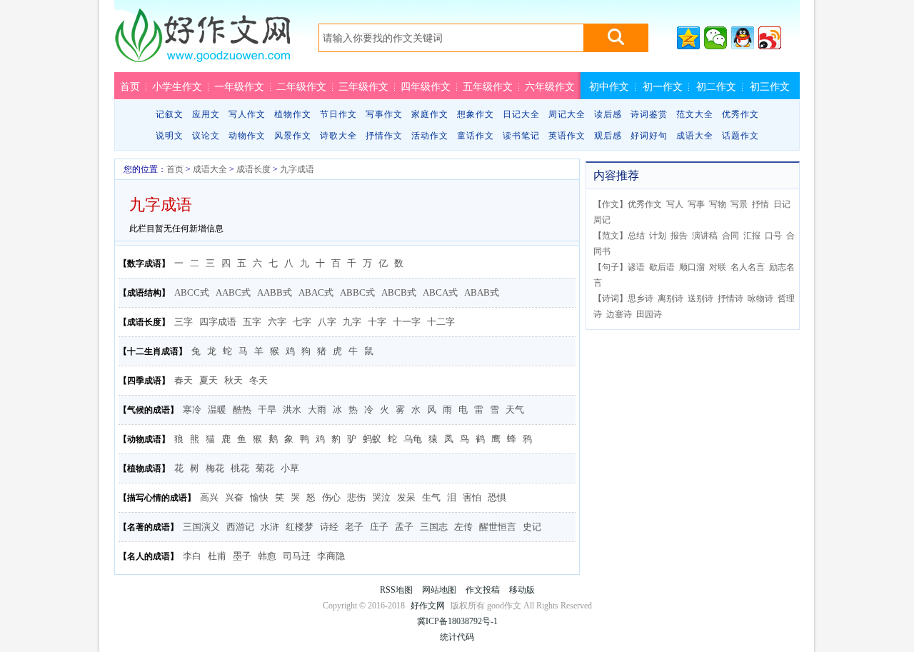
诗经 (329, 526)
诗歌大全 (338, 136)
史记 (532, 526)
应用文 (206, 114)
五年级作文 (488, 86)
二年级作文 (301, 86)
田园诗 (649, 314)
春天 (183, 380)
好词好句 (649, 136)
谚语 (636, 267)
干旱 (267, 409)
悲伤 (356, 497)
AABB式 (274, 292)
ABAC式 (315, 292)
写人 (674, 204)
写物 (717, 204)
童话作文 (475, 136)
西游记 (240, 526)
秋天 (233, 380)
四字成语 (217, 321)
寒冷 (192, 409)
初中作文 (609, 86)
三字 (183, 321)
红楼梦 (299, 526)
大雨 (317, 409)
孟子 (404, 526)
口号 (773, 236)
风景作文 (292, 136)
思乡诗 (640, 299)
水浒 (270, 526)
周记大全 (567, 114)
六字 (277, 321)
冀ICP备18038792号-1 (457, 621)
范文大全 (694, 114)
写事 (696, 204)
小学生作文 (177, 86)
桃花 (240, 468)
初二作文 (716, 86)
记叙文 (170, 114)
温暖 (217, 409)
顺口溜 (692, 267)
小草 (290, 468)
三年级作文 (363, 86)
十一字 (407, 321)
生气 (431, 497)
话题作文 (740, 136)
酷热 (242, 409)
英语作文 (567, 136)
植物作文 (292, 114)
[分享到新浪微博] (769, 37)
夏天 (208, 380)
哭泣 (381, 497)
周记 (602, 220)
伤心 (331, 497)
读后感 (608, 114)
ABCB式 (398, 292)
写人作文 (247, 114)
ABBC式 (357, 292)
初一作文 (663, 86)
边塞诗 (619, 314)
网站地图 (439, 590)
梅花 (215, 468)
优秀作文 (740, 114)
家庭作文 (429, 114)
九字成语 (297, 169)
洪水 (292, 409)
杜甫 (217, 556)
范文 (610, 236)
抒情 (760, 204)
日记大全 (521, 114)
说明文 (170, 136)
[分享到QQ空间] (688, 37)
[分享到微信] (715, 37)
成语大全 (694, 136)
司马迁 (297, 556)
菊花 (265, 468)
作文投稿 (483, 590)
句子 (610, 267)
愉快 (259, 497)
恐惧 (497, 497)
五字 (252, 321)
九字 (352, 321)
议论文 (206, 136)
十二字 (441, 321)
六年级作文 (550, 86)
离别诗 (670, 299)
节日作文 (338, 114)
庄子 (379, 526)
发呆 (406, 497)
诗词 (610, 299)
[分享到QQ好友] (742, 37)
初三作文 (770, 86)
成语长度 (253, 169)
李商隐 (331, 556)
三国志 (434, 526)
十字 (377, 321)
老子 (354, 526)
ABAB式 (481, 292)
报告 (679, 236)
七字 (302, 321)
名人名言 (747, 267)
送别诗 (700, 299)
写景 (739, 204)
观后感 (608, 136)
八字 (327, 321)
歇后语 (662, 267)
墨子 (242, 556)
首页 (130, 86)
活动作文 (429, 136)
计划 (657, 236)
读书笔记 (521, 136)
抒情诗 (730, 299)
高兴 (209, 497)
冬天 (258, 380)
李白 (192, 556)
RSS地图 (396, 590)
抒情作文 (384, 136)
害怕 (472, 497)
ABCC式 (191, 292)
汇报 (751, 236)
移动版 (522, 590)
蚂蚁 (372, 438)
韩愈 (267, 556)
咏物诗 (760, 299)
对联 (717, 267)
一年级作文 (239, 86)
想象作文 (475, 114)
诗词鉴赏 (649, 114)
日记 (781, 204)
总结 (636, 236)
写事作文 (384, 114)
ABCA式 (440, 292)
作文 (610, 204)
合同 (730, 236)
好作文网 (202, 41)
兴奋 (234, 497)
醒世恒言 (497, 526)
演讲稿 (705, 236)
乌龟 (412, 438)
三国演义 (201, 526)
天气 (515, 409)
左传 (463, 526)
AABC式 (233, 292)
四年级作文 (426, 86)
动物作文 (247, 136)
